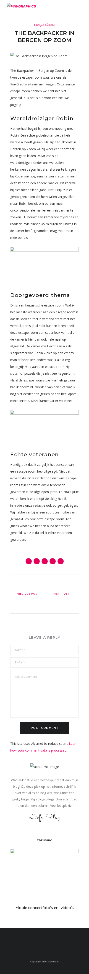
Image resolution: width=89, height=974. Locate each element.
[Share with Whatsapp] (53, 561)
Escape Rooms (44, 24)
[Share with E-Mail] (61, 561)
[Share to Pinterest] (45, 561)
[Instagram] (47, 941)
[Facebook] (41, 941)
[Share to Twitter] (37, 561)
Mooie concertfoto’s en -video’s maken (44, 910)
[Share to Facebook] (29, 561)
